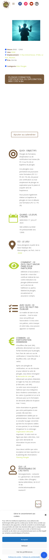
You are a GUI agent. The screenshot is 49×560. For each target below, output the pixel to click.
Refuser (24, 546)
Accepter (24, 539)
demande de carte (24, 376)
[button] (45, 515)
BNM (13, 52)
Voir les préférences (24, 552)
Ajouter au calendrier (25, 134)
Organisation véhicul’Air (24, 432)
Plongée (23, 66)
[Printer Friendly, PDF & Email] (38, 504)
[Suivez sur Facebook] (20, 4)
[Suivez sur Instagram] (26, 4)
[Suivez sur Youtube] (31, 4)
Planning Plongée (22, 457)
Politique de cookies (14, 557)
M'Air (18, 66)
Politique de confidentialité (31, 557)
